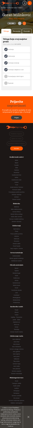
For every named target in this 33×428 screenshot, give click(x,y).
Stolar (16, 275)
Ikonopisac (16, 393)
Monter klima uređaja (16, 214)
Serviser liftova (17, 211)
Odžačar (16, 236)
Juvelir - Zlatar (16, 319)
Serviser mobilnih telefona (16, 219)
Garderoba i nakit (16, 307)
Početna (3, 8)
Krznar (16, 327)
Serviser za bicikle (16, 395)
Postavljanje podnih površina (16, 192)
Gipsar (16, 162)
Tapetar (16, 270)
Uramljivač (16, 295)
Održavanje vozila (16, 336)
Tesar (16, 185)
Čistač (16, 231)
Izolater (16, 182)
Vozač (16, 381)
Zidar (16, 167)
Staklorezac (16, 278)
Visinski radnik (16, 243)
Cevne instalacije (16, 253)
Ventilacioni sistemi (16, 261)
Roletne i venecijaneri (16, 403)
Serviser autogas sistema (16, 349)
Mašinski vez (16, 322)
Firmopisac (17, 390)
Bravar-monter (16, 199)
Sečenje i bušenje (16, 194)
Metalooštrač (16, 300)
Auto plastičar (16, 368)
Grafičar (16, 388)
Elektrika (16, 203)
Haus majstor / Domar (16, 248)
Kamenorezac (16, 283)
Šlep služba (16, 361)
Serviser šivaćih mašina (16, 332)
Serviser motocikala (16, 373)
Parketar (16, 170)
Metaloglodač (16, 297)
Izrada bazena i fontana (16, 187)
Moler (20, 8)
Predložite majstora (16, 134)
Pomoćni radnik (16, 189)
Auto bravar (16, 344)
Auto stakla (16, 366)
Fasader (16, 165)
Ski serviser (16, 398)
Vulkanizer (16, 359)
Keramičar (16, 172)
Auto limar (16, 342)
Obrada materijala (16, 265)
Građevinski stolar (16, 180)
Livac (16, 292)
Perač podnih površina (16, 234)
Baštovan (16, 238)
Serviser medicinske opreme (16, 400)
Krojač (16, 310)
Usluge (6, 31)
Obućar (17, 312)
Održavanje (16, 226)
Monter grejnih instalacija (16, 258)
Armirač (16, 197)
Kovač (16, 288)
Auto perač (17, 356)
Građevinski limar (16, 175)
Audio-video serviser (16, 216)
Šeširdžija (16, 329)
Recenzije (16, 31)
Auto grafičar (16, 351)
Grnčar (16, 280)
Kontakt (27, 31)
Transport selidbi (16, 383)
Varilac (16, 177)
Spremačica (16, 229)
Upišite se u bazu (16, 138)
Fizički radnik (16, 386)
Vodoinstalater (16, 256)
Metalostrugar (16, 273)
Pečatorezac (16, 302)
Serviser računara (16, 221)
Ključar (16, 268)
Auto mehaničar (16, 346)
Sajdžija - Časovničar (16, 317)
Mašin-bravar (16, 285)
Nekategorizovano (16, 378)
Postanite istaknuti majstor (16, 143)
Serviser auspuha (16, 371)
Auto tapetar (16, 354)
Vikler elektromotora (16, 209)
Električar (16, 207)
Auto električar (16, 339)
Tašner (16, 315)
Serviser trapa (16, 364)
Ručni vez (16, 324)
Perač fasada (16, 246)
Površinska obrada (16, 290)
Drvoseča (16, 241)
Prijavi (16, 118)
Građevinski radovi (12, 8)
